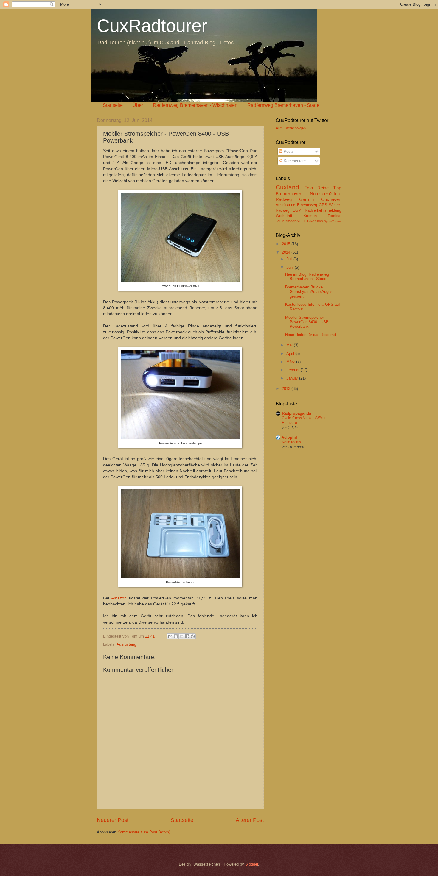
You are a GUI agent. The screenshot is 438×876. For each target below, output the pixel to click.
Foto (308, 187)
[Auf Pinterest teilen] (193, 636)
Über (138, 105)
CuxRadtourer (152, 26)
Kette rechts (291, 442)
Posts (288, 151)
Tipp (337, 187)
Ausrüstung (126, 644)
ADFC (301, 221)
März (291, 362)
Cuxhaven (331, 199)
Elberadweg (307, 205)
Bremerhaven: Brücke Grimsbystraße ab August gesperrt (309, 292)
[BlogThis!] (176, 636)
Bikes (311, 221)
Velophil (289, 437)
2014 (286, 252)
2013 (286, 388)
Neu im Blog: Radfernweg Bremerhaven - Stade (307, 276)
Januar (292, 378)
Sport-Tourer (332, 221)
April (290, 353)
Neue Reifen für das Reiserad (310, 334)
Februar (293, 370)
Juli (289, 259)
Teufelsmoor (286, 221)
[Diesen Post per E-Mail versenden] (170, 636)
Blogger (251, 864)
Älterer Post (250, 820)
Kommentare (294, 161)
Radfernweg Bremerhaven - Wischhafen (195, 105)
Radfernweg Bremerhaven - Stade (283, 105)
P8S (320, 221)
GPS (323, 205)
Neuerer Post (112, 820)
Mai (290, 345)
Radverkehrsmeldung (323, 210)
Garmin (306, 199)
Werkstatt (284, 215)
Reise (323, 187)
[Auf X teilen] (181, 636)
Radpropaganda (296, 413)
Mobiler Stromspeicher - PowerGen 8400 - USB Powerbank (307, 322)
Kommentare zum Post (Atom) (143, 832)
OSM (297, 210)
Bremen (310, 215)
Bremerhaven (289, 193)
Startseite (113, 105)
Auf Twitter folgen (291, 128)
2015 (286, 244)
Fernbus (334, 216)
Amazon (119, 598)
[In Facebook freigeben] (187, 636)
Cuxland (287, 187)
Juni (290, 267)
